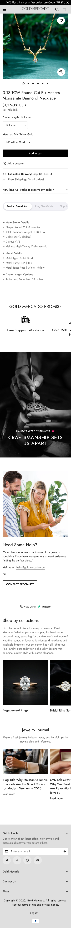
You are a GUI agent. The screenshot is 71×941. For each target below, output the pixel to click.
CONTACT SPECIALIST (20, 584)
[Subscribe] (64, 851)
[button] (64, 9)
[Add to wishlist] (61, 20)
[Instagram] (27, 860)
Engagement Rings (15, 710)
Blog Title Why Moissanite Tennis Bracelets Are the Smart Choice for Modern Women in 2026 (25, 784)
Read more (9, 794)
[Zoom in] (61, 72)
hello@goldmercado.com (30, 567)
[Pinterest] (7, 860)
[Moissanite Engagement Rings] (25, 682)
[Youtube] (38, 860)
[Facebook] (17, 860)
